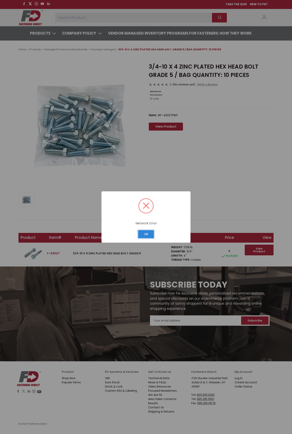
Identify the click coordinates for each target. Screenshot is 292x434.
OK (146, 234)
